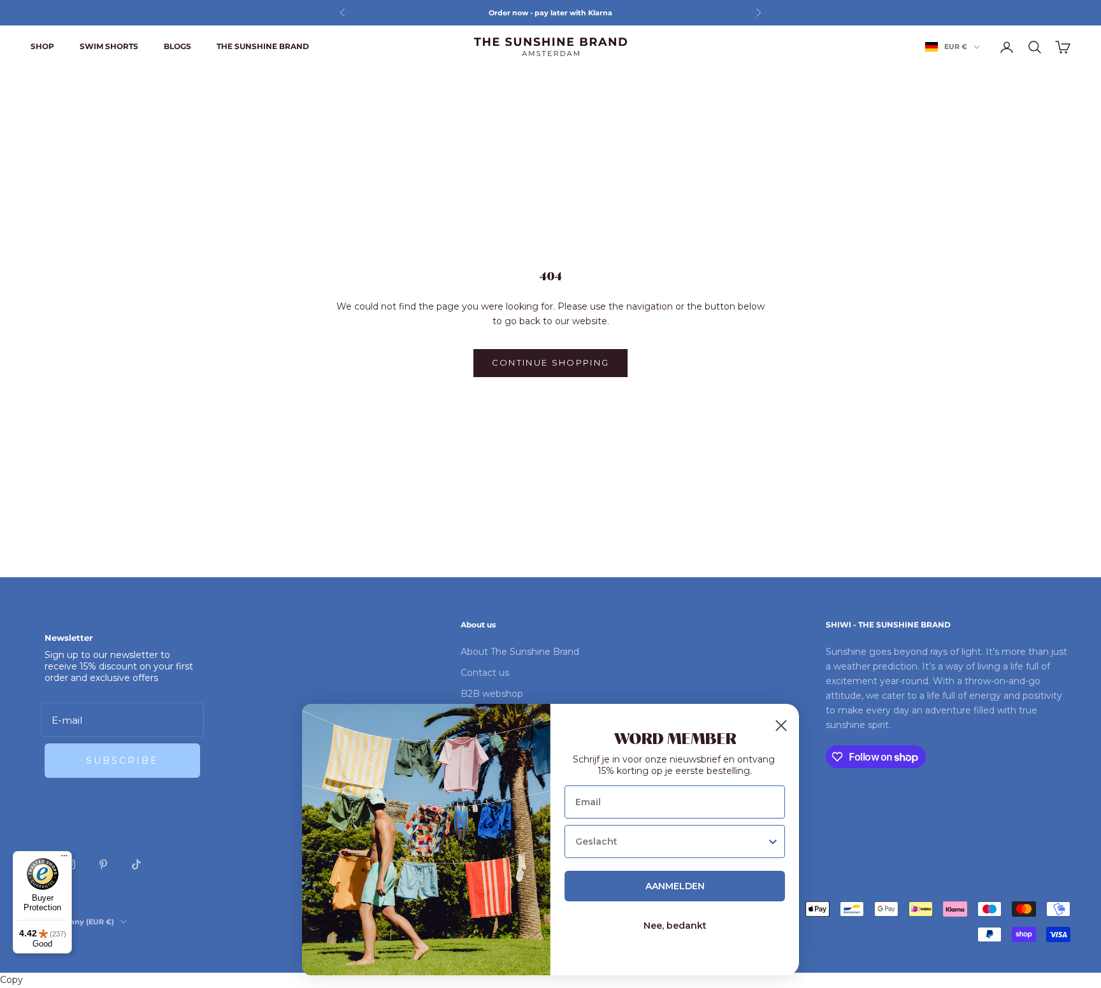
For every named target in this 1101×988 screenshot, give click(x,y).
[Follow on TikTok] (136, 864)
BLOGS (177, 46)
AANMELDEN (675, 886)
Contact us (485, 672)
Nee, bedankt (675, 925)
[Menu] (64, 858)
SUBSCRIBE (122, 760)
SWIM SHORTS (109, 46)
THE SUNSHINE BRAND (263, 46)
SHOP (42, 46)
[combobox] (670, 841)
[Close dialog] (781, 725)
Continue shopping (551, 362)
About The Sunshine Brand (520, 651)
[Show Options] (772, 841)
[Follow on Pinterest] (103, 864)
